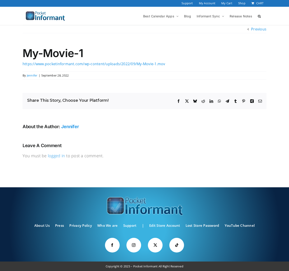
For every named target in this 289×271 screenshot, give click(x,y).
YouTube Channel (240, 225)
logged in (56, 155)
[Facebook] (112, 245)
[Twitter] (155, 245)
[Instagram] (133, 245)
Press (59, 225)
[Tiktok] (176, 245)
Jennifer (32, 75)
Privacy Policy (80, 225)
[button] (259, 16)
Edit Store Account (164, 225)
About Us (42, 225)
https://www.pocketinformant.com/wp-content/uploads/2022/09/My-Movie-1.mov (94, 63)
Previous (258, 29)
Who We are (107, 225)
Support (130, 225)
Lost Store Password (202, 225)
